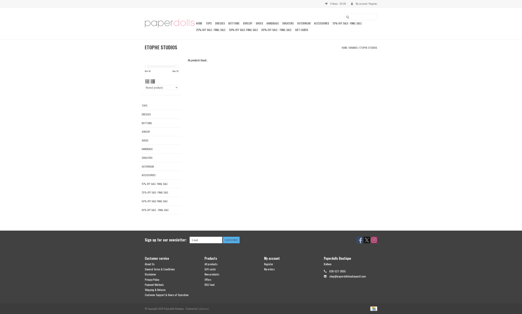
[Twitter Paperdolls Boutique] (367, 240)
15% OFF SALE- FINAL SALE (347, 23)
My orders (269, 269)
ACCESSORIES (321, 23)
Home (199, 23)
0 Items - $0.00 (338, 3)
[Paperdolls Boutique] (170, 23)
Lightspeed (203, 308)
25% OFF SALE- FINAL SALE (211, 30)
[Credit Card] (373, 308)
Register (268, 264)
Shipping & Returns (155, 289)
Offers (208, 279)
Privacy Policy (152, 279)
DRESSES (220, 23)
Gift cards (301, 30)
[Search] (348, 17)
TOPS (209, 23)
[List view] (153, 81)
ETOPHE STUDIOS (368, 47)
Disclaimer (150, 274)
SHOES (259, 23)
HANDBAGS (273, 23)
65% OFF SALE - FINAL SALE (276, 30)
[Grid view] (147, 81)
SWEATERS (288, 23)
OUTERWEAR (304, 23)
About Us (150, 264)
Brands (353, 47)
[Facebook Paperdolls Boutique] (359, 240)
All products (211, 264)
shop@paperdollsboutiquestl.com (347, 276)
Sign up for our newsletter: (166, 240)
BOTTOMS (233, 23)
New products (212, 274)
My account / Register (366, 3)
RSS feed (210, 284)
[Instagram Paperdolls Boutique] (374, 240)
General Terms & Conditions (160, 269)
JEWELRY (247, 23)
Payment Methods (154, 284)
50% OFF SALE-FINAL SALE (243, 30)
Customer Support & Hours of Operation (166, 295)
